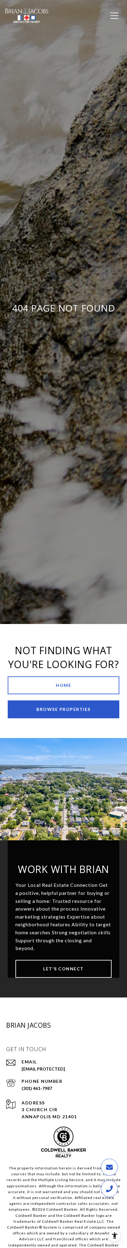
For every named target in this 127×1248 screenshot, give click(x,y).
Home (63, 685)
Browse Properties (63, 709)
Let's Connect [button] (63, 968)
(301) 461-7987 (37, 1088)
